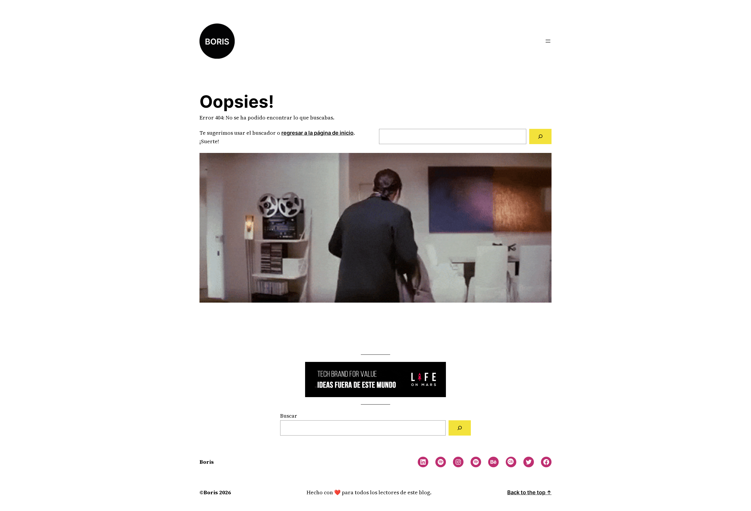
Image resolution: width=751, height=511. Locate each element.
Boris (206, 462)
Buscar (288, 415)
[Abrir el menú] (548, 41)
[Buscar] (540, 136)
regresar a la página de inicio (317, 133)
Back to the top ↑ (529, 492)
